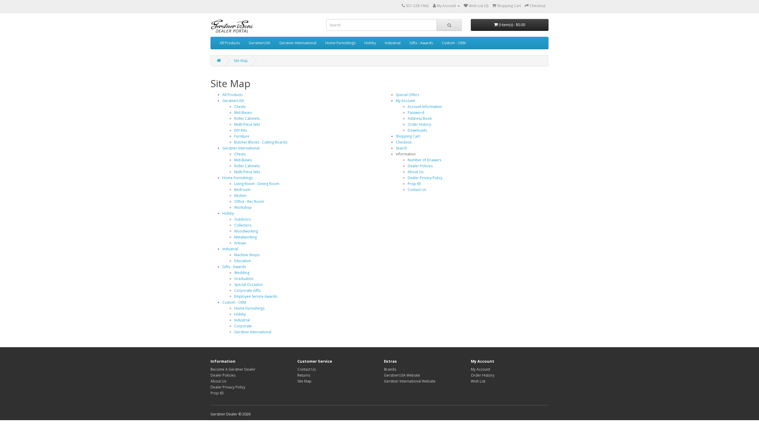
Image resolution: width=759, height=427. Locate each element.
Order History (419, 124)
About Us (415, 171)
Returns (303, 375)
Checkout (404, 142)
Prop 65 (414, 183)
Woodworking (246, 231)
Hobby (370, 42)
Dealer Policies (420, 165)
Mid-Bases (243, 112)
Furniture (241, 136)
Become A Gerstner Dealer (233, 369)
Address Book (420, 118)
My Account (405, 100)
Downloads (417, 130)
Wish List (478, 381)
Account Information (425, 106)
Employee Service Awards (255, 296)
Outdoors (242, 219)
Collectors (242, 225)
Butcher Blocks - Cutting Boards (260, 142)
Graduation (243, 278)
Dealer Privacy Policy (425, 177)
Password (416, 112)
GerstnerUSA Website (402, 375)
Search (401, 148)
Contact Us (417, 189)
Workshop (243, 207)
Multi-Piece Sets (247, 124)
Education (242, 260)
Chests (239, 106)
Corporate (243, 326)
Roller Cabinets (247, 118)
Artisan (240, 243)
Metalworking (245, 237)
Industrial (393, 42)
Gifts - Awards (421, 42)
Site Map (241, 60)
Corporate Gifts (247, 290)
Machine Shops (246, 254)
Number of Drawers (424, 159)
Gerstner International (297, 42)
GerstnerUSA (259, 42)
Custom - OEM (453, 42)
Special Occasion (248, 284)
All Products (230, 42)
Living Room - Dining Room (256, 183)
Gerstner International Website (410, 381)
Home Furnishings (340, 42)
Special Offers (407, 94)
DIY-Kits (240, 130)
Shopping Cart (408, 136)
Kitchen (240, 195)
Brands (390, 369)
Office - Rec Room (249, 201)
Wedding (241, 272)
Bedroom (242, 189)
